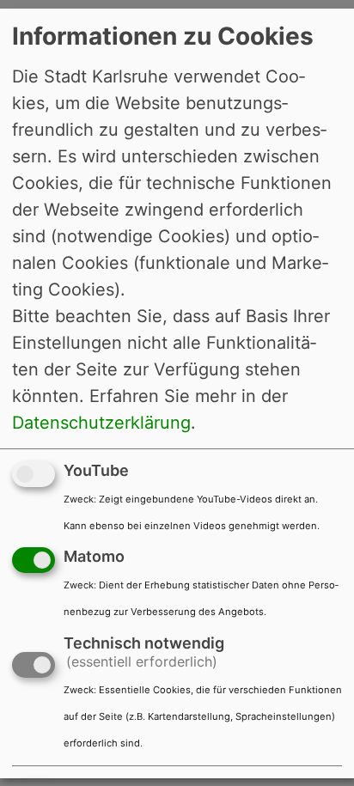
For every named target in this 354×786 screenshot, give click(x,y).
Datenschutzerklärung (101, 422)
